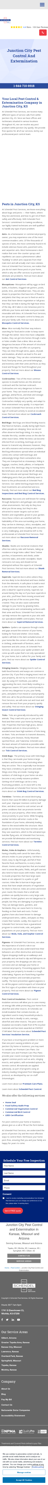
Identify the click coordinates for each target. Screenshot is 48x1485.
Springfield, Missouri (11, 1360)
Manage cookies (24, 1472)
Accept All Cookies (24, 1480)
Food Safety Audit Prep (17, 1105)
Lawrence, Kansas (10, 1351)
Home (7, 1268)
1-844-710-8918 (24, 86)
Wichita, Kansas (9, 1370)
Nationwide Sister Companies (15, 1410)
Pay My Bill (6, 1399)
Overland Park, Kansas (12, 1356)
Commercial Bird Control (17, 1112)
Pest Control (15, 1268)
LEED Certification (14, 1115)
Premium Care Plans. (33, 1083)
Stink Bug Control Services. (30, 791)
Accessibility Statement (13, 1415)
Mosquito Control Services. (15, 323)
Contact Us (24, 1255)
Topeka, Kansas (8, 1365)
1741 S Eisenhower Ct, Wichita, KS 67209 (12, 1312)
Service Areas (24, 1261)
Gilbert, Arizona (8, 1338)
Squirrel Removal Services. (30, 622)
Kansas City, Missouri (11, 1347)
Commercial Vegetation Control (21, 1108)
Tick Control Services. (16, 750)
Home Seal (10, 1102)
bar (42, 5)
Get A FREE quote (13, 1210)
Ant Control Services (16, 279)
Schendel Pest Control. (30, 1089)
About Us (5, 1389)
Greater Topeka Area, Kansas (15, 1342)
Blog (3, 1394)
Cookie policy (37, 1467)
